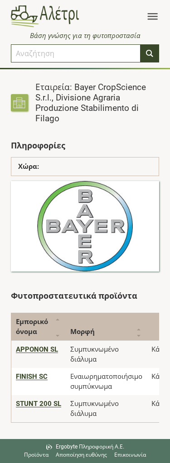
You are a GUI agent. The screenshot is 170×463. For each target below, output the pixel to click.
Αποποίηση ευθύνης (81, 455)
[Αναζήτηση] (149, 53)
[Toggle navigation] (152, 16)
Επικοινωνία (130, 455)
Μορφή (82, 332)
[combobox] (76, 53)
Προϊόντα (36, 455)
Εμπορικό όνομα (32, 327)
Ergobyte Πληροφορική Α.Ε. (90, 447)
